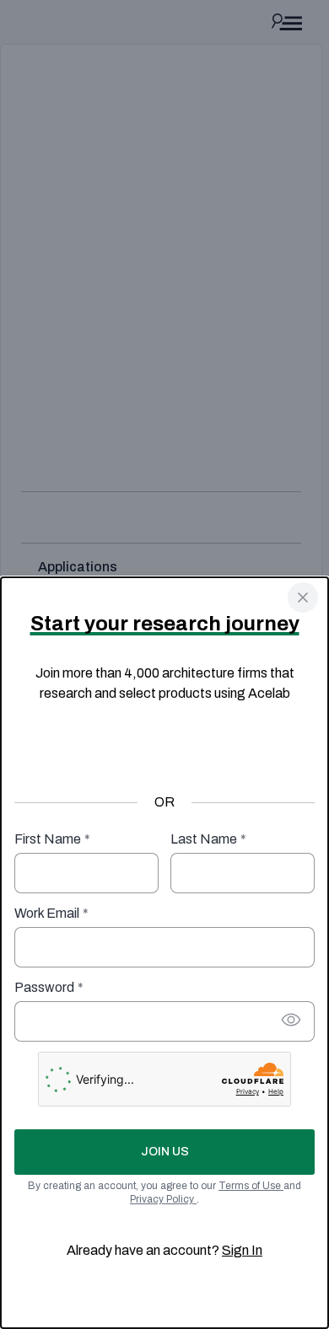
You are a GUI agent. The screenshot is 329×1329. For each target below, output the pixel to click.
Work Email (51, 913)
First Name (52, 839)
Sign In (242, 1250)
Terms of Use (250, 1186)
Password (49, 987)
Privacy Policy (163, 1199)
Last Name (208, 839)
